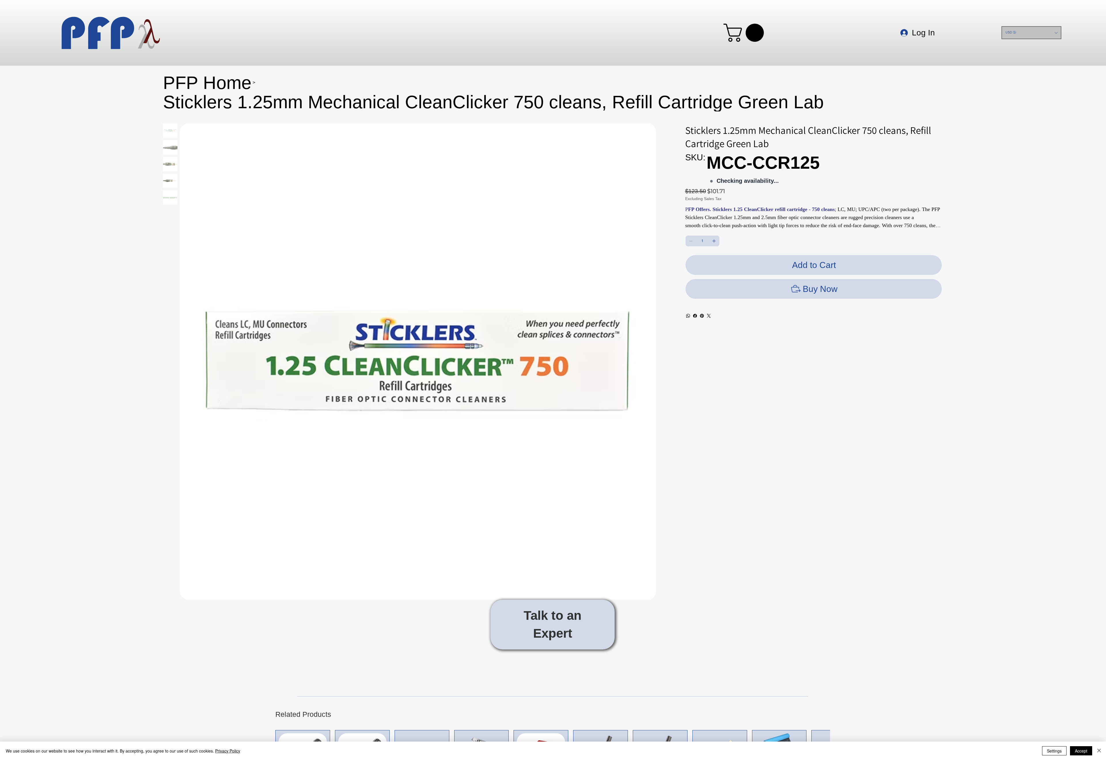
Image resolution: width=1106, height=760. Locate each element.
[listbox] (1031, 32)
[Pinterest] (702, 316)
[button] (746, 33)
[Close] (1099, 750)
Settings (1054, 751)
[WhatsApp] (688, 316)
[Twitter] (709, 316)
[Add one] (714, 241)
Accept (1081, 751)
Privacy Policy (227, 751)
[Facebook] (695, 316)
